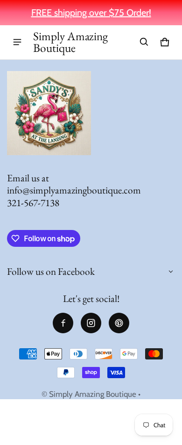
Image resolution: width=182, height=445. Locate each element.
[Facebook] (63, 323)
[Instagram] (91, 323)
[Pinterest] (119, 323)
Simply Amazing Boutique (92, 394)
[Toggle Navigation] (17, 42)
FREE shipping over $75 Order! (91, 12)
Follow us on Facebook (51, 271)
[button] (144, 42)
